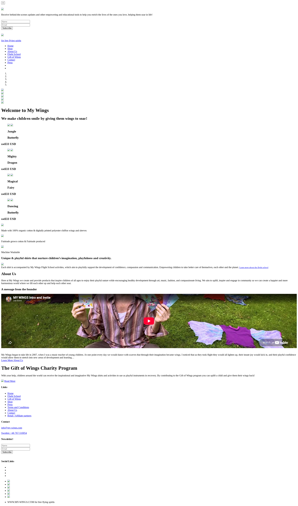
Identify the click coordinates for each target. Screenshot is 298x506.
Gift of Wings (14, 57)
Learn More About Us (12, 360)
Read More (9, 381)
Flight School (14, 54)
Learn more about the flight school (253, 267)
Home (10, 46)
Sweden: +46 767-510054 (14, 433)
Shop (10, 48)
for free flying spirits (11, 40)
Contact (11, 59)
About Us (12, 51)
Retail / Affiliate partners (19, 415)
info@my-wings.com (11, 427)
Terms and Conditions (18, 407)
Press (10, 62)
